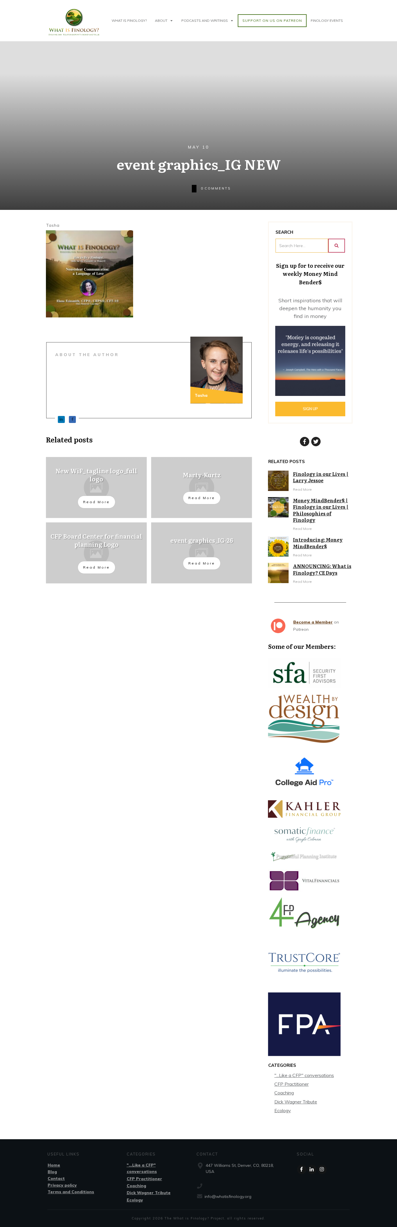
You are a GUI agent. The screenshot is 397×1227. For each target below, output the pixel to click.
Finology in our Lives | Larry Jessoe (320, 477)
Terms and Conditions (71, 1191)
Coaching (284, 1093)
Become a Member (313, 622)
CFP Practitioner (291, 1084)
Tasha (53, 225)
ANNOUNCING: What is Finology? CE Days (322, 569)
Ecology (282, 1110)
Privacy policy (62, 1185)
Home (54, 1165)
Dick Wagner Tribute (295, 1102)
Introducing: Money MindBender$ (318, 542)
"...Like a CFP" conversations (304, 1075)
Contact (56, 1178)
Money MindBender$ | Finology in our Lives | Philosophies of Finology (320, 510)
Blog (52, 1171)
